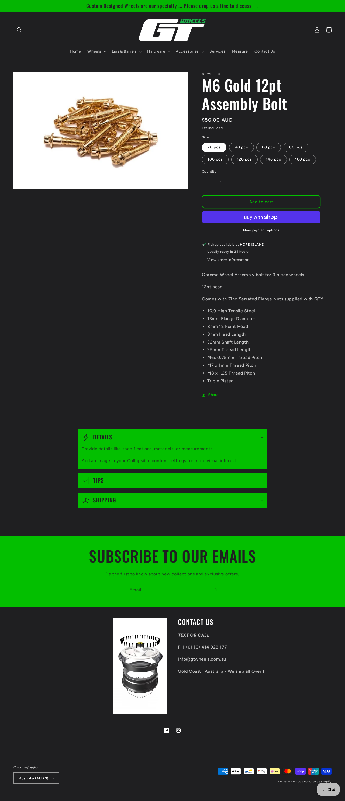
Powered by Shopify (318, 781)
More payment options (261, 230)
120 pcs (244, 159)
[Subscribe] (215, 590)
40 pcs (241, 147)
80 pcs (296, 147)
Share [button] (213, 395)
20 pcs (214, 147)
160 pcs (302, 159)
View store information (228, 260)
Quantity (209, 171)
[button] (19, 30)
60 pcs (268, 147)
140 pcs (273, 159)
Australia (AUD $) (34, 778)
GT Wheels (295, 781)
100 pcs (215, 159)
